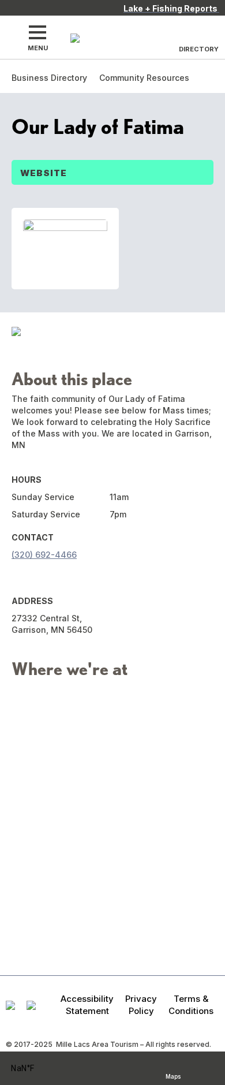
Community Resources (144, 78)
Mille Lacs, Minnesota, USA (38, 1068)
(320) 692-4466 (44, 555)
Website (43, 172)
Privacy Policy (141, 1004)
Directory (199, 49)
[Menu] (37, 32)
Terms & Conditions (190, 1004)
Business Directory (49, 78)
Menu (38, 48)
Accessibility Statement (87, 1004)
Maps (173, 1075)
